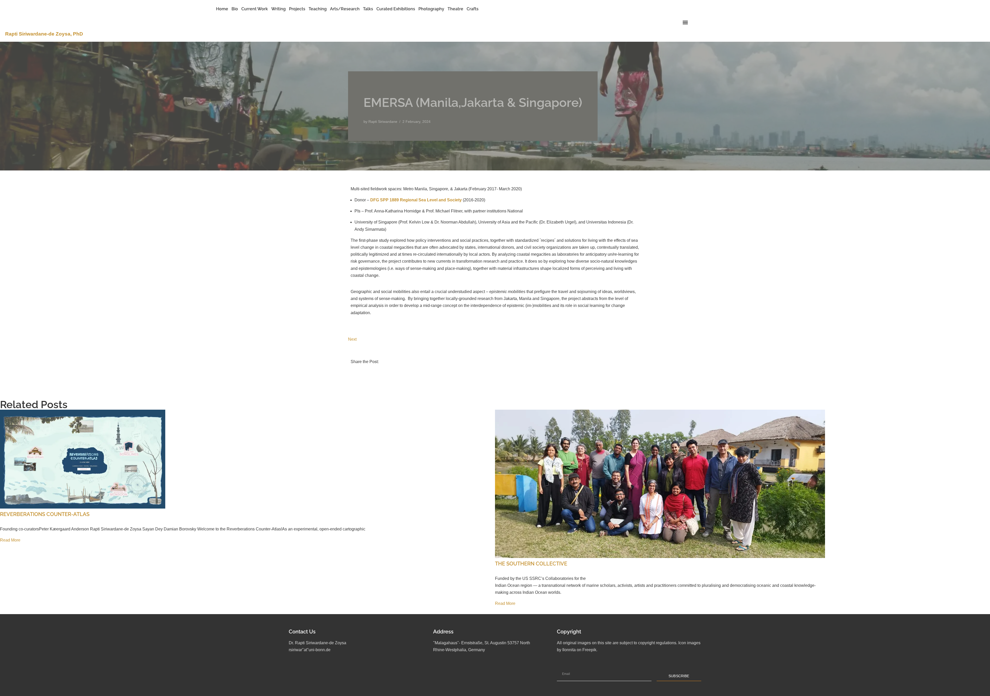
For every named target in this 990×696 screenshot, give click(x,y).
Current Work (254, 8)
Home (222, 8)
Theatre (455, 8)
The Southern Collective (531, 564)
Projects (297, 8)
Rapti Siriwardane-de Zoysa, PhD (44, 34)
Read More (10, 540)
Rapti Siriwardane (382, 121)
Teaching (318, 8)
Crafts (472, 8)
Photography (431, 8)
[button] (685, 22)
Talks (368, 8)
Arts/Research (345, 8)
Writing (278, 8)
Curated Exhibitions (395, 8)
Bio (235, 8)
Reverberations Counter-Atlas (44, 514)
